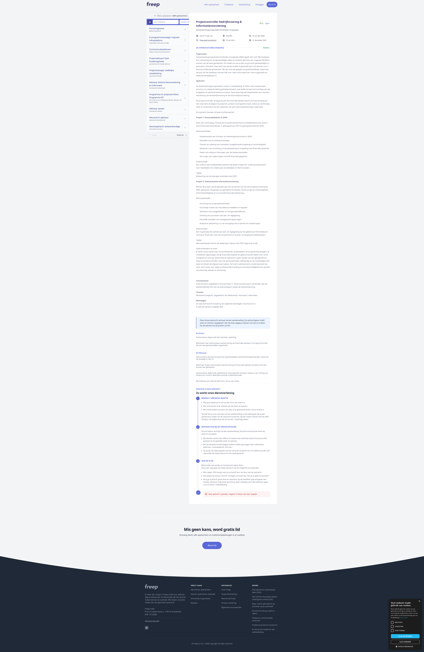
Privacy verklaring (228, 603)
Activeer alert (186, 22)
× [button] (419, 601)
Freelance (228, 4)
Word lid (271, 4)
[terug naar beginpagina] (166, 587)
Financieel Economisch (208, 40)
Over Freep (226, 589)
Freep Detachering (229, 594)
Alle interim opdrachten (201, 589)
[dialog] (405, 624)
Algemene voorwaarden (231, 607)
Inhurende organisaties (200, 598)
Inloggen (260, 4)
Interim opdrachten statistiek (203, 594)
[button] (405, 646)
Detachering (244, 4)
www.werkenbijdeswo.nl (206, 75)
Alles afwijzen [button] (405, 642)
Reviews (194, 603)
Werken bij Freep (228, 598)
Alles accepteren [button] (405, 636)
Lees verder (404, 618)
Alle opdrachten (211, 4)
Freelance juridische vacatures (264, 625)
